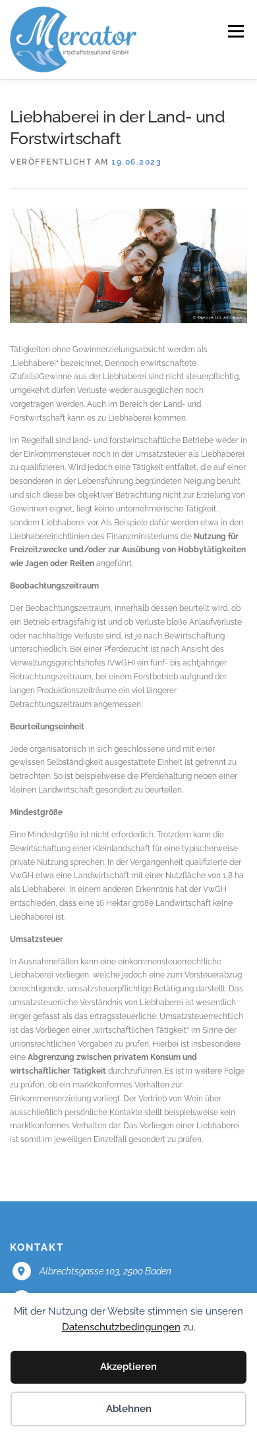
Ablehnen (129, 1409)
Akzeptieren (128, 1366)
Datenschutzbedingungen (121, 1327)
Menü (234, 31)
